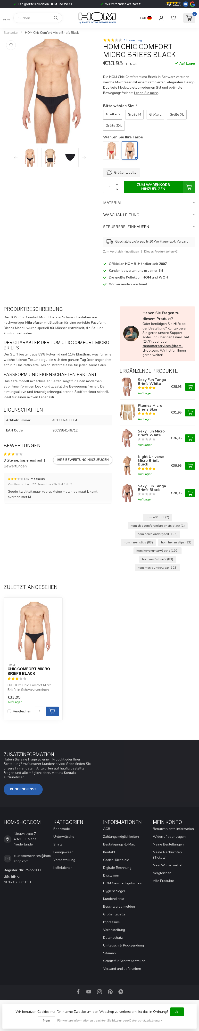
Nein (46, 1020)
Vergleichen (22, 711)
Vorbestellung (64, 860)
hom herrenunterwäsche (157, 551)
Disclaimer (111, 875)
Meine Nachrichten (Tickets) (167, 855)
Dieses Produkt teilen (159, 251)
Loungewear (63, 852)
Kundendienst (23, 789)
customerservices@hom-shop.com (162, 348)
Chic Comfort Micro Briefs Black (29, 671)
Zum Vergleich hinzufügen (121, 251)
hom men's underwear (157, 568)
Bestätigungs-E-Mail (119, 844)
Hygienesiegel (114, 891)
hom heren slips (138, 542)
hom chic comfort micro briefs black (158, 526)
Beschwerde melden (119, 906)
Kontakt (109, 852)
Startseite (11, 33)
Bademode (61, 829)
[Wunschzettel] (173, 18)
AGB (106, 829)
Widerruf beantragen (169, 836)
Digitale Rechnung (117, 867)
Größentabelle (114, 914)
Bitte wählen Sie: (120, 105)
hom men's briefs (157, 559)
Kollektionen (63, 867)
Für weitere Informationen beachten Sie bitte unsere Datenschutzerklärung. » (110, 1020)
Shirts (57, 844)
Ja (177, 1011)
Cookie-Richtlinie (116, 860)
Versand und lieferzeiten (122, 968)
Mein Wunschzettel (167, 865)
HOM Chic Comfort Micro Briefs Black (52, 33)
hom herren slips (176, 542)
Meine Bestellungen (168, 844)
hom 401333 (157, 517)
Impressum (111, 922)
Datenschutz (113, 937)
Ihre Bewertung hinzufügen (83, 460)
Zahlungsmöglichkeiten (121, 836)
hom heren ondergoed (157, 534)
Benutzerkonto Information (173, 829)
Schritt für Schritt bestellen (124, 961)
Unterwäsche (63, 836)
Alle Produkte (163, 881)
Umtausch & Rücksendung (123, 945)
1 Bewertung (133, 40)
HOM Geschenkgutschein (122, 883)
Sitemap (109, 953)
